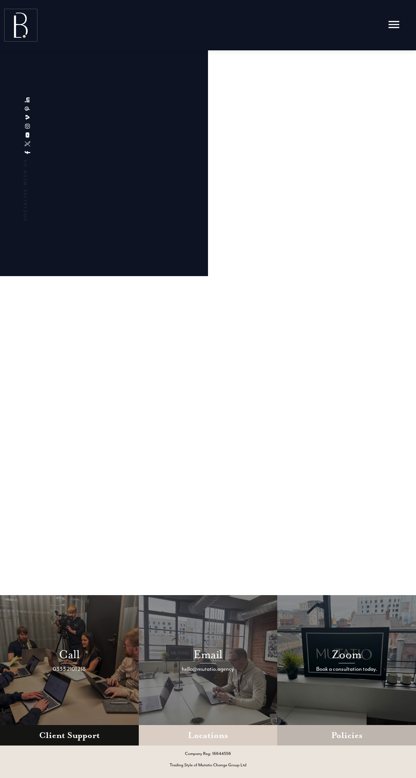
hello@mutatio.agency (217, 170)
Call (69, 654)
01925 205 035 (209, 164)
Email (207, 654)
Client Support (69, 735)
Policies (346, 735)
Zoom (346, 654)
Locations (208, 735)
